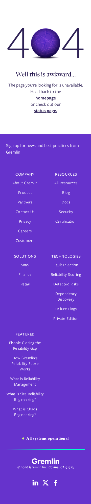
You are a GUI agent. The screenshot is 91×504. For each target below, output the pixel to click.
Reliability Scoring (66, 274)
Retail (25, 284)
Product (25, 192)
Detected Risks (66, 284)
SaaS (25, 265)
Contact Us (25, 212)
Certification (66, 221)
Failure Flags (66, 309)
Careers (25, 231)
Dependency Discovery (66, 296)
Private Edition (66, 318)
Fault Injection (66, 265)
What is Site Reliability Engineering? (25, 396)
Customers (25, 240)
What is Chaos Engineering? (25, 411)
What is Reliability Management (25, 381)
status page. (45, 111)
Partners (25, 202)
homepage (45, 98)
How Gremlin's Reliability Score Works (25, 363)
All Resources (66, 183)
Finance (25, 274)
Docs (66, 202)
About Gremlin (25, 183)
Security (66, 212)
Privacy (25, 221)
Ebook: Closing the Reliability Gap (25, 345)
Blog (66, 192)
